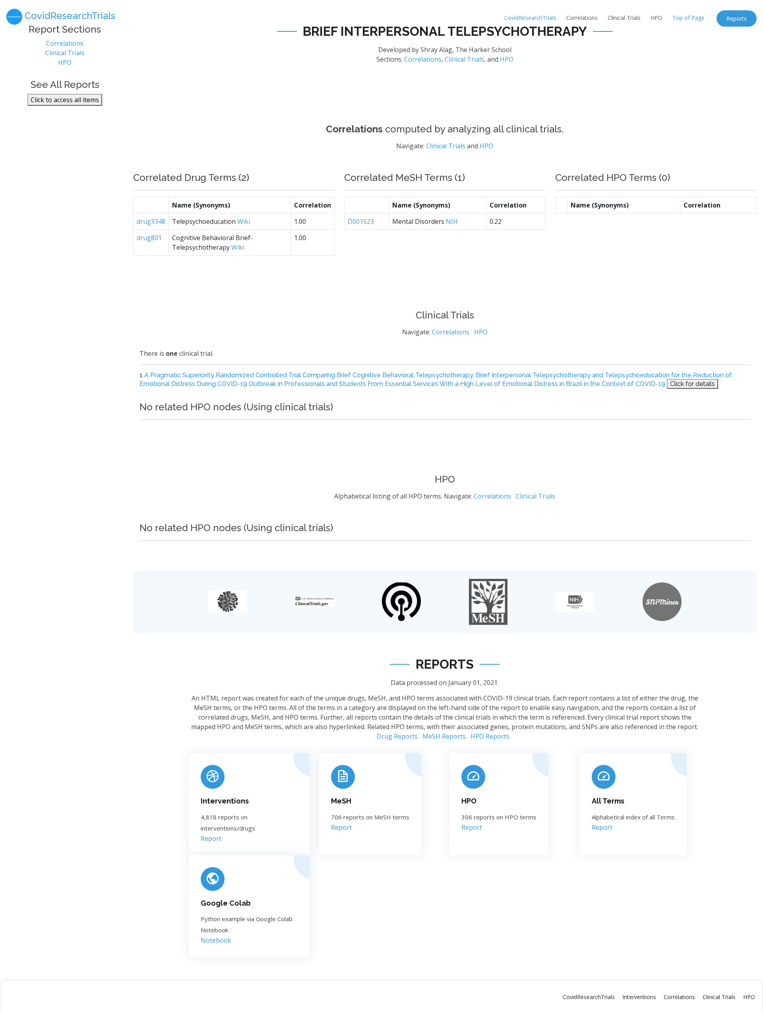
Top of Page (688, 17)
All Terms (608, 801)
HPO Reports (490, 736)
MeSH (341, 801)
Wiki (243, 221)
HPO (656, 17)
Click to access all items (65, 99)
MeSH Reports (444, 736)
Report (211, 838)
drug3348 (151, 221)
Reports (736, 18)
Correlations (582, 17)
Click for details (692, 384)
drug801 (149, 237)
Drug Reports (397, 736)
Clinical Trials (624, 17)
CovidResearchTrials (530, 17)
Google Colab (226, 903)
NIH (452, 221)
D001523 (361, 221)
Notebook (216, 940)
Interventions (225, 801)
